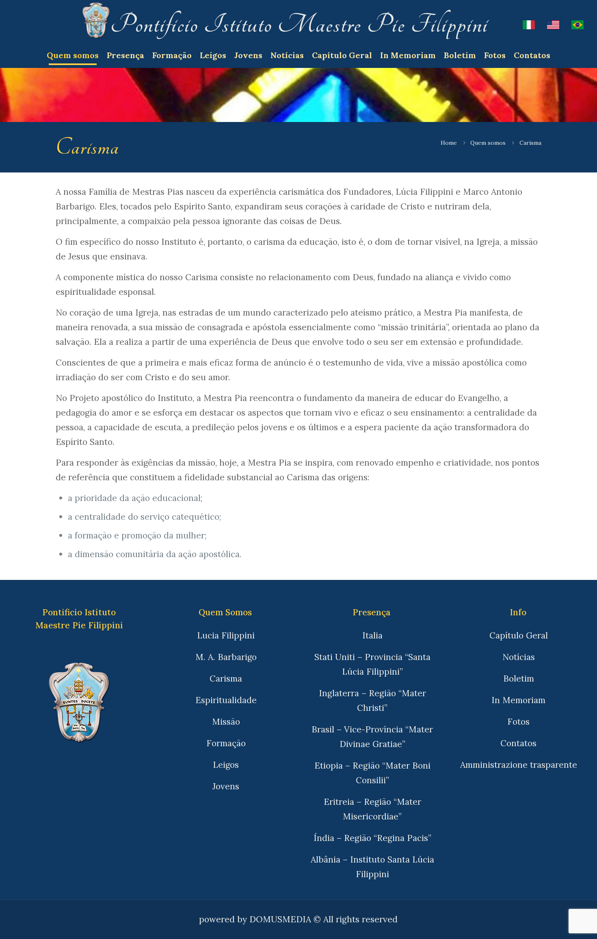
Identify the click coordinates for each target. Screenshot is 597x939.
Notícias (518, 656)
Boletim (518, 678)
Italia (372, 635)
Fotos (518, 721)
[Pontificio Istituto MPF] (96, 24)
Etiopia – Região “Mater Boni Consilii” (372, 773)
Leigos (226, 764)
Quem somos (488, 142)
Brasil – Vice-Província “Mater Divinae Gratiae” (372, 736)
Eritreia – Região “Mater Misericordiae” (372, 809)
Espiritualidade (226, 700)
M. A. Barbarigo (226, 656)
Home (449, 142)
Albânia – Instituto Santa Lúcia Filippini (372, 867)
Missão (226, 721)
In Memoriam (518, 700)
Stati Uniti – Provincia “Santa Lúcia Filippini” (372, 664)
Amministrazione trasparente (518, 764)
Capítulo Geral (518, 635)
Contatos (518, 743)
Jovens (225, 786)
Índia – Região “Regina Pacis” (372, 837)
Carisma (226, 678)
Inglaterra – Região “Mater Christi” (372, 700)
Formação (226, 743)
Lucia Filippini (226, 635)
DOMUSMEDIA (280, 919)
